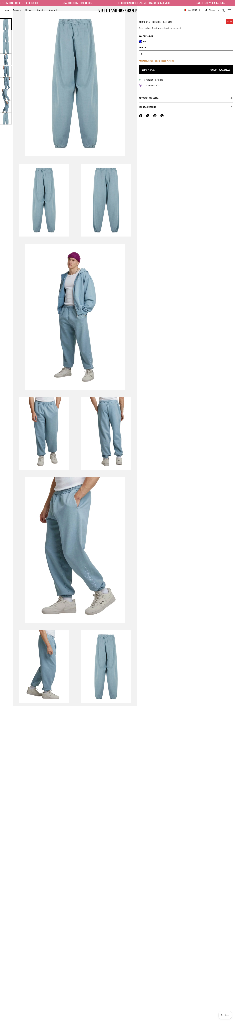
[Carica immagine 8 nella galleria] (6, 107)
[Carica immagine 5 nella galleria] (6, 71)
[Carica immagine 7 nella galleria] (6, 95)
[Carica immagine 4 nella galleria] (6, 59)
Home (6, 10)
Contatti (53, 10)
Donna (16, 10)
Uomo (28, 10)
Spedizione (157, 28)
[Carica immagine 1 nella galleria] (6, 24)
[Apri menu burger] (229, 10)
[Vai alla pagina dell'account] (218, 10)
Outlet (40, 10)
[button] (209, 10)
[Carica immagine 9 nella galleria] (6, 118)
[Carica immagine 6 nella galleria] (6, 83)
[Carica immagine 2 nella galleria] (6, 36)
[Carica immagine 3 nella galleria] (6, 48)
